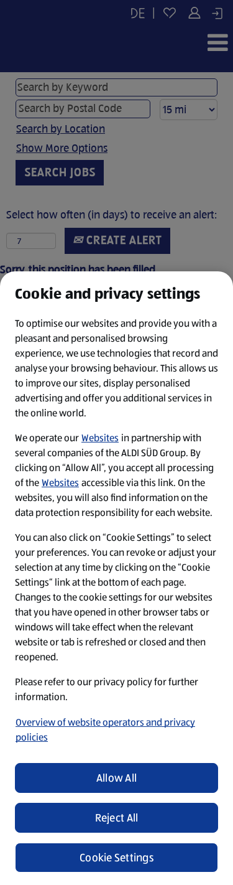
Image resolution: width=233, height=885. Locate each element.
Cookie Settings (116, 858)
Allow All (116, 778)
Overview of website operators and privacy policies (105, 729)
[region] (116, 578)
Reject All (117, 818)
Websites (100, 438)
